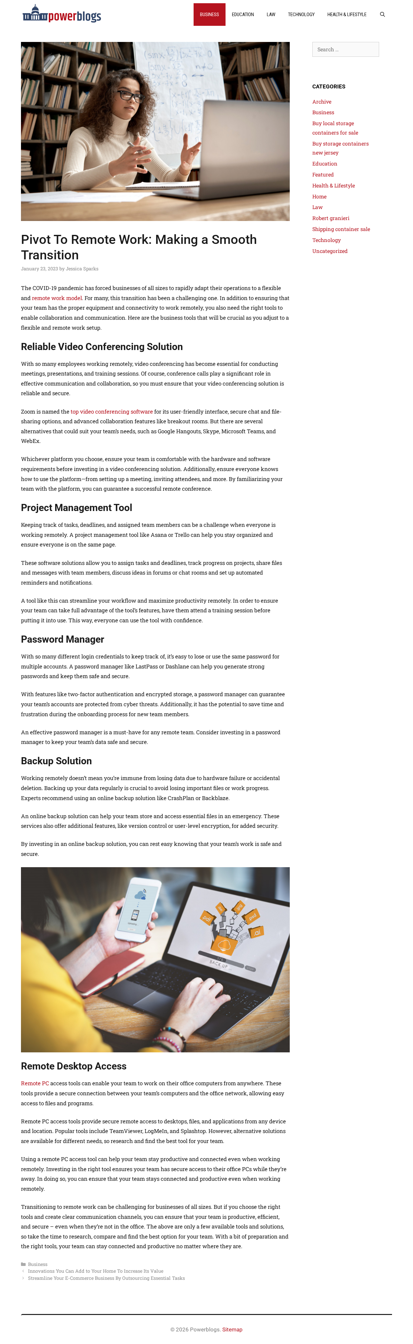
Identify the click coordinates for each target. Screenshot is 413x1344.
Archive (321, 101)
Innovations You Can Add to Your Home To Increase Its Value (95, 1271)
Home (319, 196)
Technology (301, 14)
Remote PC (35, 1083)
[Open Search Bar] (382, 14)
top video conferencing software (112, 411)
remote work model (57, 298)
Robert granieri (330, 218)
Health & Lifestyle (347, 14)
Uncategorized (330, 250)
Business (209, 14)
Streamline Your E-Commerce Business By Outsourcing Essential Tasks (106, 1278)
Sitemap (232, 1329)
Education (243, 14)
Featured (323, 174)
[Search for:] (345, 49)
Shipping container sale (341, 229)
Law (271, 14)
